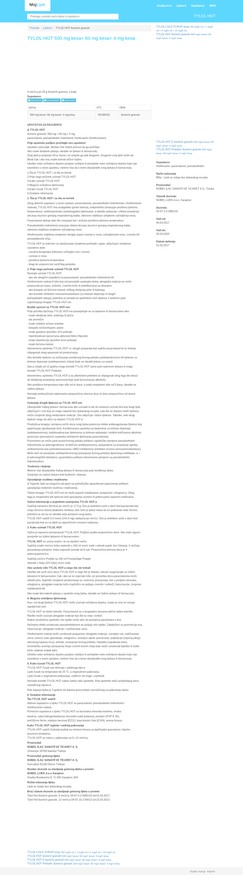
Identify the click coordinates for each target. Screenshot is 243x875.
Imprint (211, 871)
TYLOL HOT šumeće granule (68, 856)
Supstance (198, 5)
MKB (213, 5)
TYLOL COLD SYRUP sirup (71, 852)
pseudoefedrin (53, 100)
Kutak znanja (197, 871)
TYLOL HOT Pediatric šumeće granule (73, 863)
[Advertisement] (89, 67)
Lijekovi (181, 5)
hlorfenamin (69, 100)
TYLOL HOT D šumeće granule (69, 859)
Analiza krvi (164, 5)
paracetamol (36, 100)
